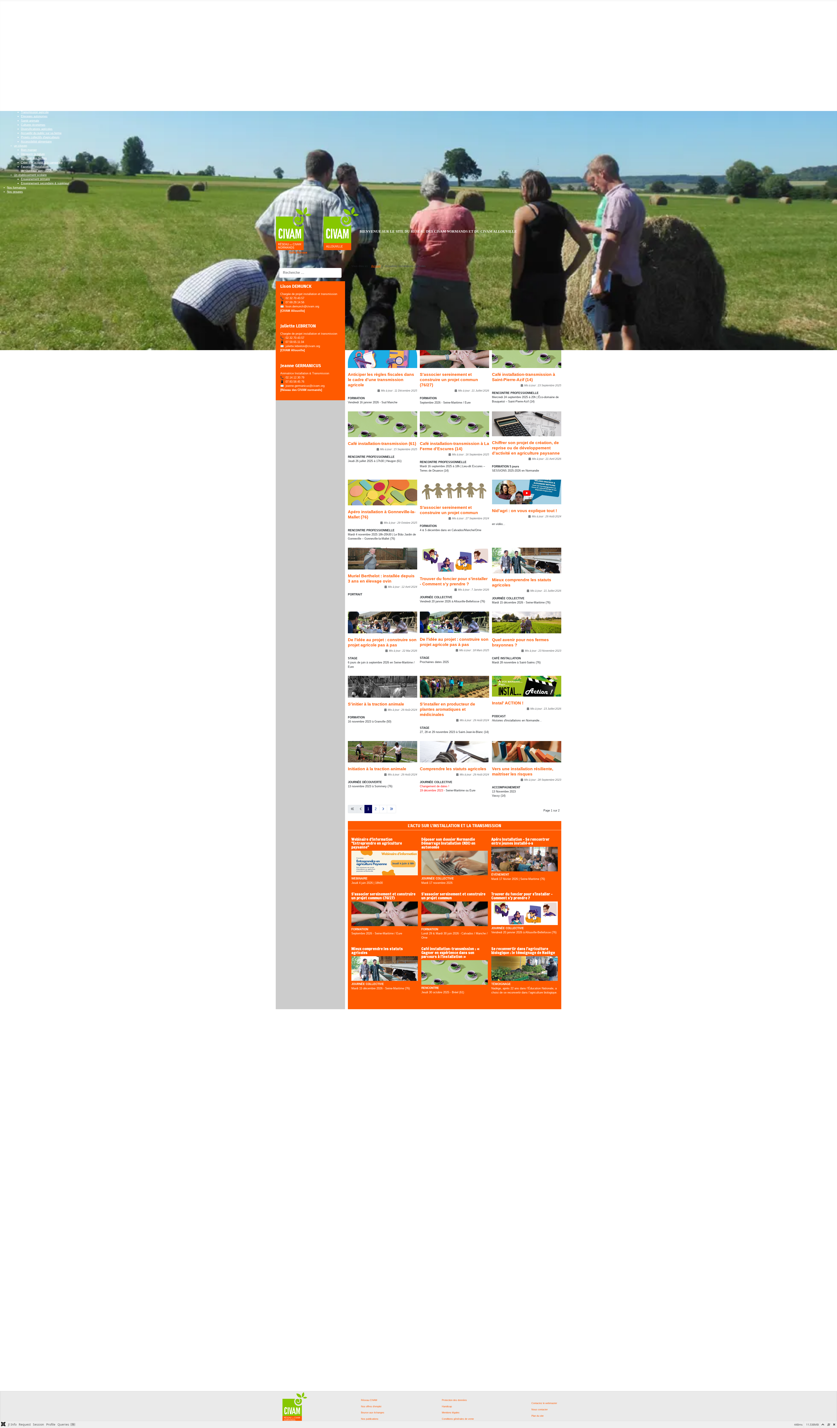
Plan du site (537, 1416)
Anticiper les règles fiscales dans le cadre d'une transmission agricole (381, 379)
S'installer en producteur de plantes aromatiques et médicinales (447, 709)
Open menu (7, 3)
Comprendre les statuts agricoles (453, 769)
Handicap (447, 1406)
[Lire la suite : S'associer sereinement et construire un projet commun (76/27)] (384, 914)
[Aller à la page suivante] (383, 809)
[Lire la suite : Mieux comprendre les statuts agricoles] (384, 969)
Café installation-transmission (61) (382, 443)
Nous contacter (539, 1409)
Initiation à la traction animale (377, 769)
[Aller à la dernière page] (391, 809)
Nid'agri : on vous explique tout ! (524, 510)
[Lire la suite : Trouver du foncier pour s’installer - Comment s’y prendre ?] (524, 913)
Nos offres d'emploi (371, 1406)
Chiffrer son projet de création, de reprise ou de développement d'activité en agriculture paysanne (526, 447)
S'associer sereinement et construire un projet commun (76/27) (449, 379)
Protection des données (454, 1400)
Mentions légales (450, 1412)
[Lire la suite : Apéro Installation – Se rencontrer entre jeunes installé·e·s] (524, 859)
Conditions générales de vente (458, 1419)
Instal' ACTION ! (507, 703)
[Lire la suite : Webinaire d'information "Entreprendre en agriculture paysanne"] (384, 863)
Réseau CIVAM (369, 1400)
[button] (15, 7)
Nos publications (369, 1419)
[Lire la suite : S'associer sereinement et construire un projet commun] (454, 914)
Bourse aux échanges (372, 1412)
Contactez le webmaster (544, 1403)
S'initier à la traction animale (376, 704)
